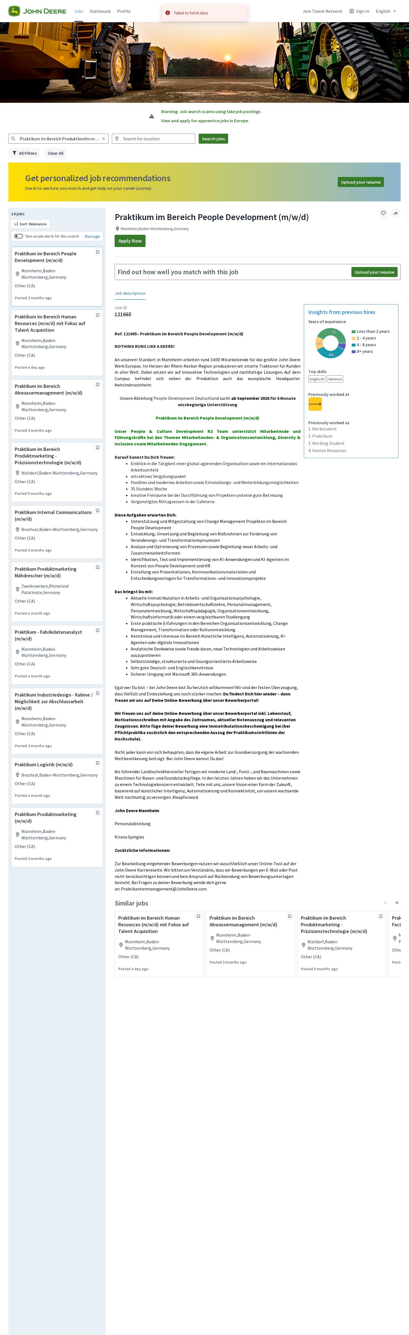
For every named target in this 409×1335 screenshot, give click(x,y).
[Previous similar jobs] (386, 903)
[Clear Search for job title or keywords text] (103, 139)
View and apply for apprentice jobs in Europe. (205, 120)
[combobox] (58, 139)
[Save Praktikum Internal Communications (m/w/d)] (98, 511)
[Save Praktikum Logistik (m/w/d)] (98, 763)
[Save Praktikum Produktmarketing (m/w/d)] (98, 813)
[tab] (132, 293)
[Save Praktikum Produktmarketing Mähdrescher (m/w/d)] (98, 567)
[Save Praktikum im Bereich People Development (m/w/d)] (98, 252)
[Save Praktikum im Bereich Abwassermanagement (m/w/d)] (98, 384)
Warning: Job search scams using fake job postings (210, 111)
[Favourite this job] (383, 213)
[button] (387, 11)
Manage (92, 236)
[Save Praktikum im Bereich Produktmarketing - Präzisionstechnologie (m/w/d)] (98, 447)
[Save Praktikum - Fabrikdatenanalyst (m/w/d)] (98, 630)
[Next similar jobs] (397, 903)
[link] (37, 11)
